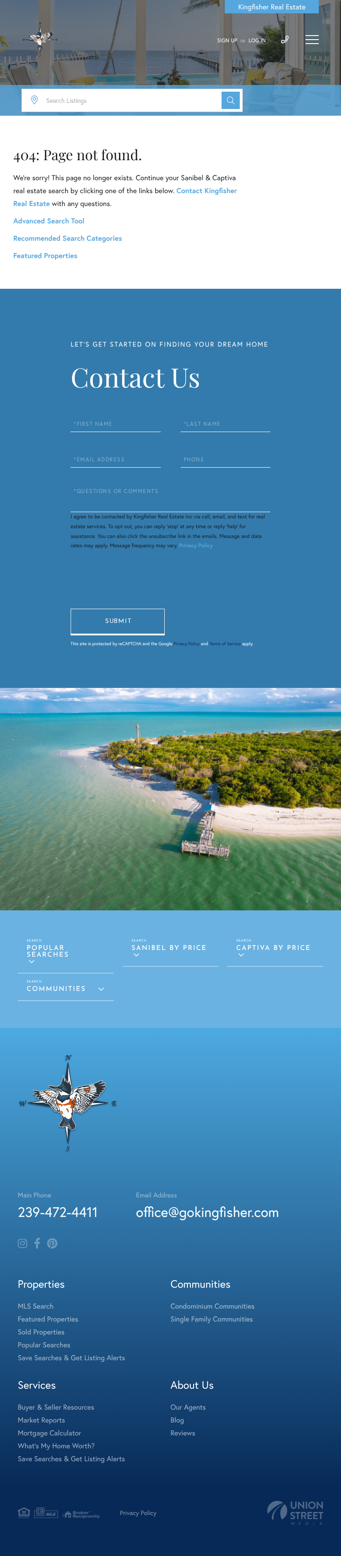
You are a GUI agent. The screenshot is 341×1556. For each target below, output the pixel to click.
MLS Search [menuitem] (36, 1306)
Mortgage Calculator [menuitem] (49, 1433)
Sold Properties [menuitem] (41, 1332)
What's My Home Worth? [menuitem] (56, 1446)
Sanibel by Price (169, 948)
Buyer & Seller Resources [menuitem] (56, 1407)
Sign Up (227, 40)
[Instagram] (22, 1243)
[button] (231, 100)
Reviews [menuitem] (182, 1433)
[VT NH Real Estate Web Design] (295, 1513)
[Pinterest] (52, 1243)
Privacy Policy (196, 545)
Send (118, 622)
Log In (257, 40)
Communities (56, 989)
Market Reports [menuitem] (41, 1420)
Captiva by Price (273, 948)
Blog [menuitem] (177, 1420)
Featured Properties (45, 255)
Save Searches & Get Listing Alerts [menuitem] (71, 1357)
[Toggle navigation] (312, 39)
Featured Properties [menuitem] (48, 1319)
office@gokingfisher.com (207, 1212)
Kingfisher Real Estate (271, 7)
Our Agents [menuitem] (188, 1407)
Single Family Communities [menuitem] (211, 1319)
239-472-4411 (58, 1212)
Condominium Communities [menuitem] (212, 1306)
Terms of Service (225, 644)
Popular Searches (48, 951)
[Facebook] (37, 1243)
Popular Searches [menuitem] (44, 1345)
